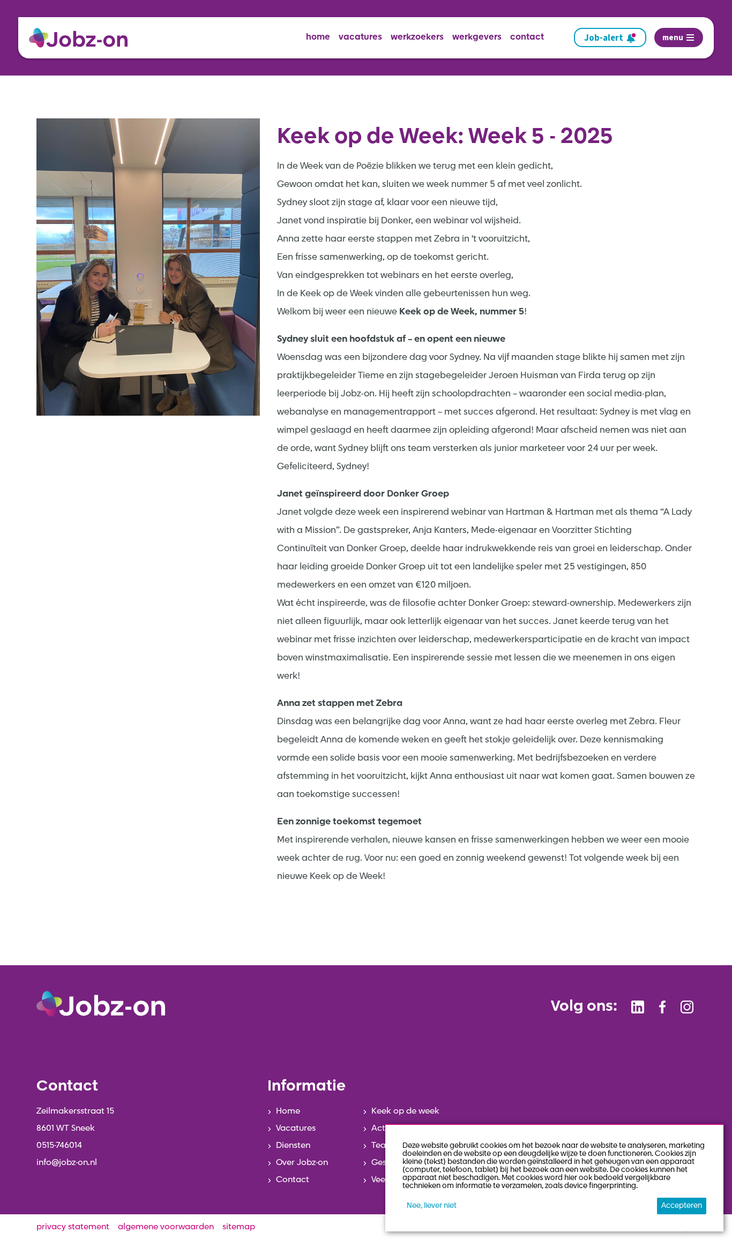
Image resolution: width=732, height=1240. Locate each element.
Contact (292, 1180)
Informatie (306, 1086)
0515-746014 (59, 1145)
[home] (82, 38)
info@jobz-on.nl (66, 1163)
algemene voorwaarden (166, 1227)
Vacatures (296, 1128)
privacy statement (72, 1227)
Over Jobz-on (302, 1163)
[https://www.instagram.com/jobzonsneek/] (687, 1007)
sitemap (238, 1227)
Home (288, 1111)
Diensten (293, 1145)
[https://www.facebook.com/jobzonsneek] (662, 1007)
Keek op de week (405, 1111)
